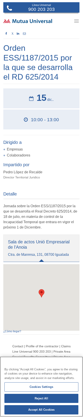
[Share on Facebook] (6, 33)
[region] (41, 387)
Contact (17, 346)
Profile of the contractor (42, 346)
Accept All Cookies (41, 409)
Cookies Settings (41, 387)
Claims (66, 346)
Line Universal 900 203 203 (31, 351)
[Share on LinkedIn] (18, 33)
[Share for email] (24, 33)
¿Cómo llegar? (12, 331)
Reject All (41, 398)
